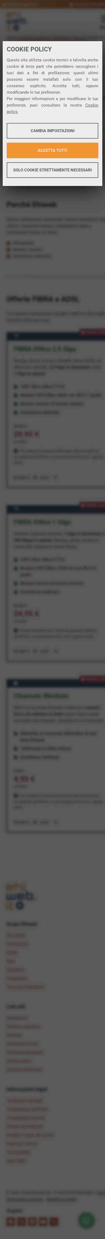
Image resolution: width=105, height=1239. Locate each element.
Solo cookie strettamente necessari (52, 170)
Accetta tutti (52, 150)
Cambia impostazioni (53, 130)
